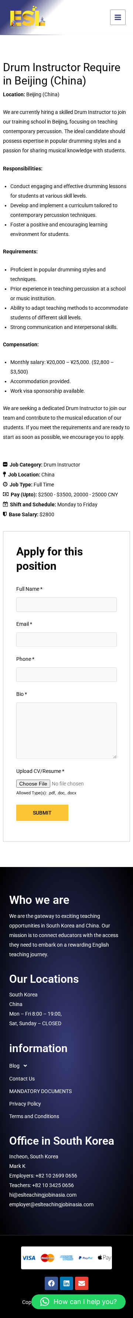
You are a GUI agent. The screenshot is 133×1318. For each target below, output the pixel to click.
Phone (25, 659)
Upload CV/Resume (40, 771)
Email (24, 624)
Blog (14, 1066)
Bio (21, 694)
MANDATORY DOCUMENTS (40, 1091)
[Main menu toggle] (118, 17)
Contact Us (22, 1079)
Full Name (29, 589)
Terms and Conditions (34, 1116)
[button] (66, 1065)
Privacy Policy (25, 1104)
